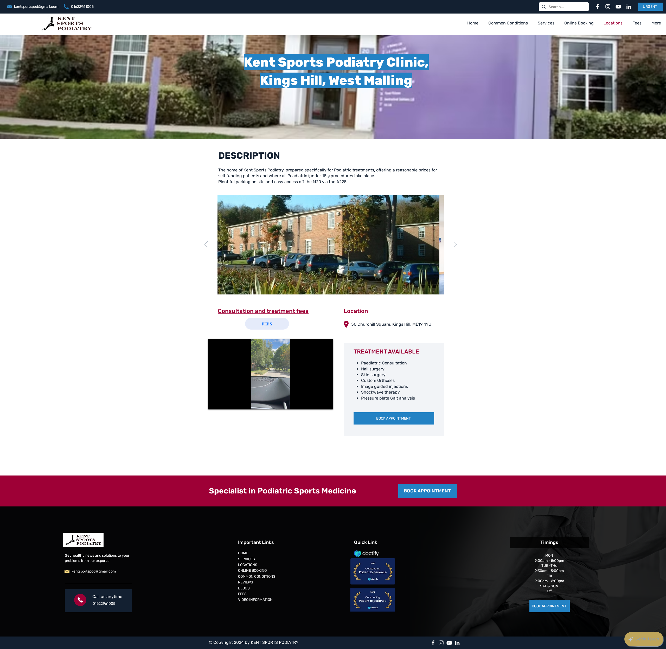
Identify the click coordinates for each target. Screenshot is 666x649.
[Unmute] (223, 402)
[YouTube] (618, 6)
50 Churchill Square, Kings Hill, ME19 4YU (391, 324)
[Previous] (206, 244)
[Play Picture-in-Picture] (317, 402)
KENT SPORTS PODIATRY (274, 642)
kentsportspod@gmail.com (36, 6)
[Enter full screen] (326, 402)
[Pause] (215, 402)
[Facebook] (597, 6)
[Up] (80, 600)
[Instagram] (608, 6)
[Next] (455, 244)
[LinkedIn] (628, 6)
